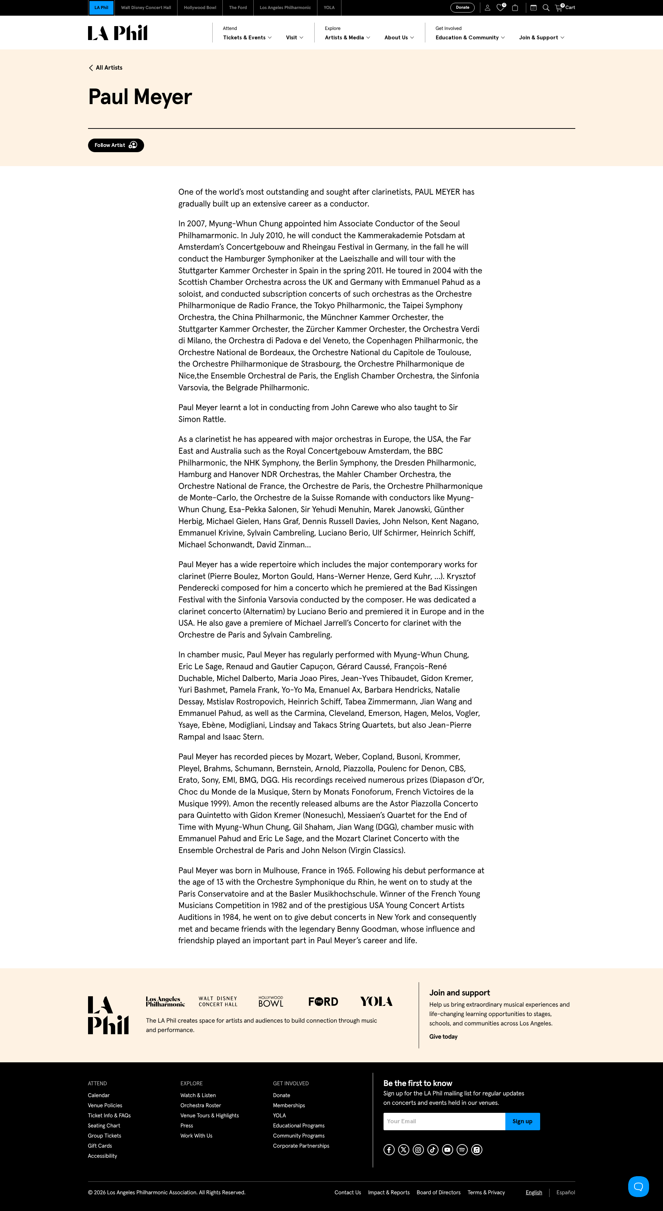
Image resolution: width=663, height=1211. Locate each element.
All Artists (109, 68)
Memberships (289, 1106)
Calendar (99, 1096)
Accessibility (102, 1156)
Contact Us (347, 1193)
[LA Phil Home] (117, 32)
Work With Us (197, 1136)
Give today (443, 1037)
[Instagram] (418, 1149)
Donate (462, 8)
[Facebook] (389, 1149)
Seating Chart (104, 1126)
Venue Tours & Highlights (210, 1116)
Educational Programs (299, 1126)
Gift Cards (100, 1146)
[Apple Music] (476, 1149)
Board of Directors (438, 1193)
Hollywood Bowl (200, 8)
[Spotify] (462, 1149)
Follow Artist (110, 145)
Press (187, 1126)
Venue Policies (105, 1106)
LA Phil (101, 8)
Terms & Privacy (486, 1193)
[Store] (516, 7)
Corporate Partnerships (301, 1146)
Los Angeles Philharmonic (285, 8)
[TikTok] (433, 1149)
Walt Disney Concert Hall (146, 8)
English (534, 1193)
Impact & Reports (389, 1193)
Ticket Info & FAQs (109, 1116)
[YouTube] (447, 1149)
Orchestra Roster (201, 1106)
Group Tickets (104, 1136)
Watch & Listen (198, 1096)
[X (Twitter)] (403, 1149)
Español (566, 1193)
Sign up (522, 1121)
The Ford (238, 8)
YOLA (329, 8)
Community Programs (299, 1136)
